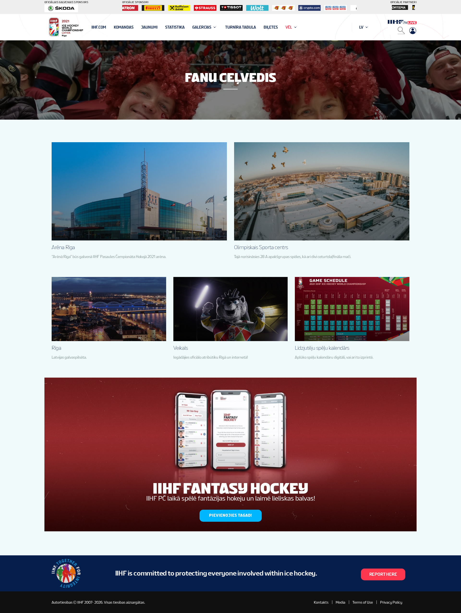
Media (340, 602)
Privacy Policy (391, 602)
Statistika (175, 27)
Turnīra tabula (240, 27)
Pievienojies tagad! (230, 515)
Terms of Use (362, 602)
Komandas (123, 27)
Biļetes (271, 27)
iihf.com (98, 27)
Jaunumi (149, 27)
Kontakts (321, 602)
